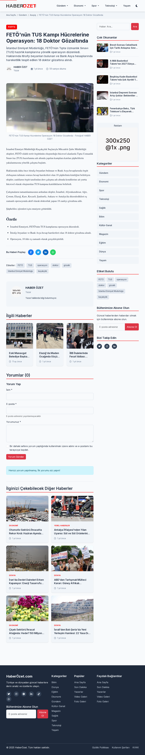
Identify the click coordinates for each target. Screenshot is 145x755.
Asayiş (11, 27)
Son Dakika (80, 687)
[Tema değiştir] (137, 5)
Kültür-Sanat (105, 225)
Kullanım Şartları (121, 747)
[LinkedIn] (114, 346)
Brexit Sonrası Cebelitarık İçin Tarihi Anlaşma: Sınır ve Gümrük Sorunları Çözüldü (123, 47)
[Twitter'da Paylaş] (38, 252)
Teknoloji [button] (110, 5)
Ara (135, 26)
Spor (101, 190)
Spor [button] (94, 5)
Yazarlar (78, 691)
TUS (30, 265)
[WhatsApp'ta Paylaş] (53, 252)
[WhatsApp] (8, 699)
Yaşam (126, 5)
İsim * (9, 389)
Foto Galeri (80, 701)
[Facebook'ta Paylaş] (31, 252)
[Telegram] (23, 694)
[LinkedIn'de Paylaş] (45, 252)
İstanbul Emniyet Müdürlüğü (20, 271)
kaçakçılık (42, 271)
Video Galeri (80, 696)
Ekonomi (103, 181)
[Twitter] (99, 346)
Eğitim (102, 242)
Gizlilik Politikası (100, 747)
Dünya (102, 251)
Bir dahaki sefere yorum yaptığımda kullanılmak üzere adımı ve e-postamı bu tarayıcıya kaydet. (51, 448)
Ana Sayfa (80, 682)
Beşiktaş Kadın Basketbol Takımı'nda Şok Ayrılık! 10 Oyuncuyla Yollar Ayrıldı (123, 78)
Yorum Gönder (16, 456)
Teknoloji (104, 199)
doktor (55, 265)
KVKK (136, 747)
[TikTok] (38, 694)
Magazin (103, 234)
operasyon (42, 265)
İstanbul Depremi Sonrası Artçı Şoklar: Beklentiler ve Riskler (124, 94)
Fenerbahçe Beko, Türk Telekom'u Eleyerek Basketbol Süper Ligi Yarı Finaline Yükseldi (123, 110)
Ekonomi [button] (79, 5)
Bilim (101, 216)
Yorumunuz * (13, 421)
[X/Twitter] (8, 694)
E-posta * (11, 404)
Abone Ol (132, 326)
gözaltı (67, 265)
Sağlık (102, 207)
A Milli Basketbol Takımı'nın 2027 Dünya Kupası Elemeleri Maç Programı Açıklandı (122, 62)
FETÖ (20, 265)
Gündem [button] (61, 5)
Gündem (103, 172)
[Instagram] (106, 346)
